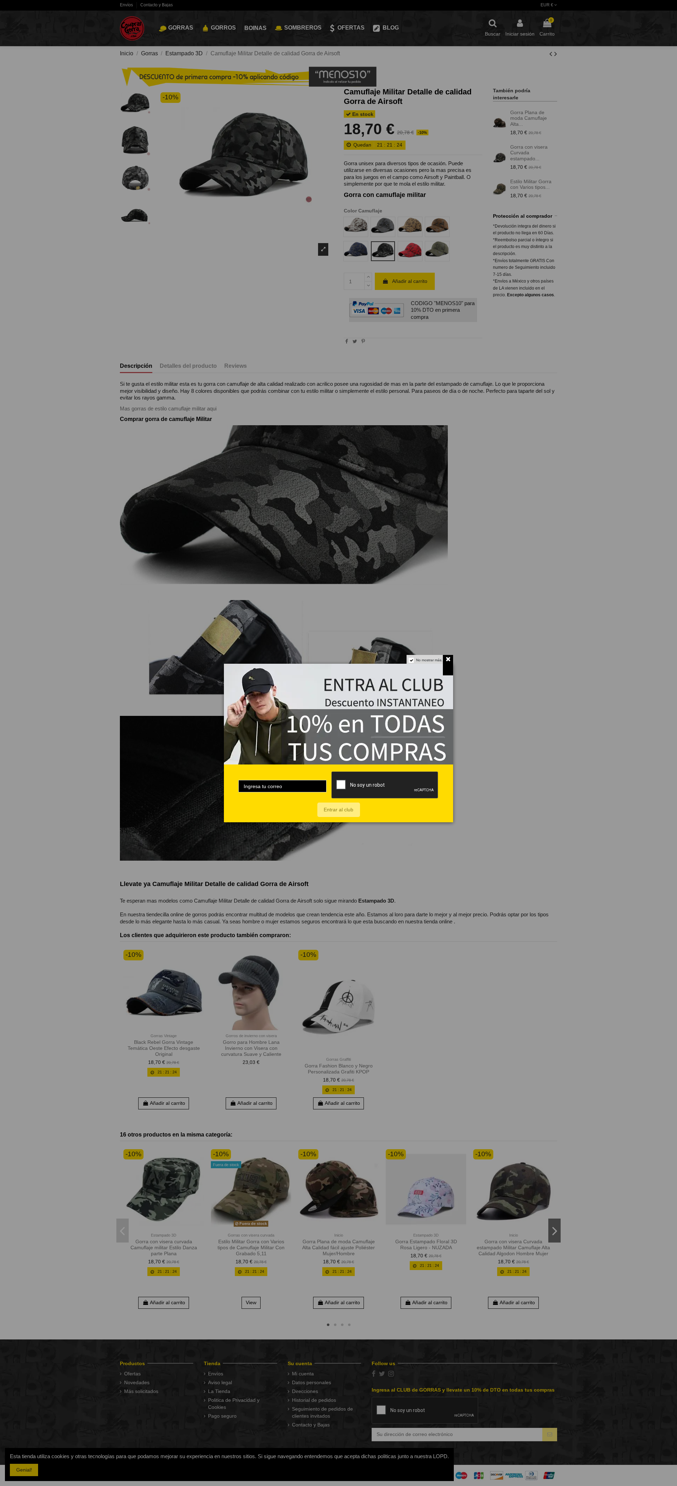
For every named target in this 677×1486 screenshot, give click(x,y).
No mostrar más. (429, 660)
